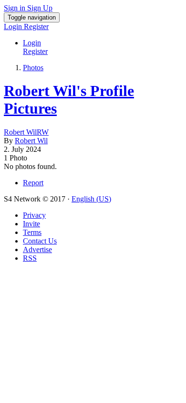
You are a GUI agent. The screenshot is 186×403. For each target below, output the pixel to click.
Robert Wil (31, 141)
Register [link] (36, 26)
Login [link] (14, 26)
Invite (31, 224)
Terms (32, 232)
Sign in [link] (15, 8)
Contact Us (40, 241)
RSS (30, 258)
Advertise (37, 249)
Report (33, 183)
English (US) (91, 199)
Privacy (34, 215)
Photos (33, 68)
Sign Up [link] (39, 8)
